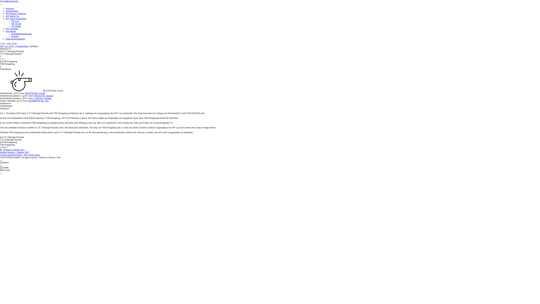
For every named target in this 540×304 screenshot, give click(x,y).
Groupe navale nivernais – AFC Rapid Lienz (20, 155)
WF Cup (15, 21)
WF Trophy (16, 24)
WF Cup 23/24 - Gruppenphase (14, 46)
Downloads (11, 31)
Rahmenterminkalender (21, 34)
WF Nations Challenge (16, 13)
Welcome (10, 8)
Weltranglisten (12, 11)
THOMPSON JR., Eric (38, 101)
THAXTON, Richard (43, 96)
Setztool (14, 36)
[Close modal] (1, 160)
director (6, 150)
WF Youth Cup (12, 16)
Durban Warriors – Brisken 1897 (14, 152)
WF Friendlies (12, 29)
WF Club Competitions (16, 18)
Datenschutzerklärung (15, 39)
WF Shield (16, 26)
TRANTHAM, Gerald (35, 93)
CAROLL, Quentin (42, 98)
